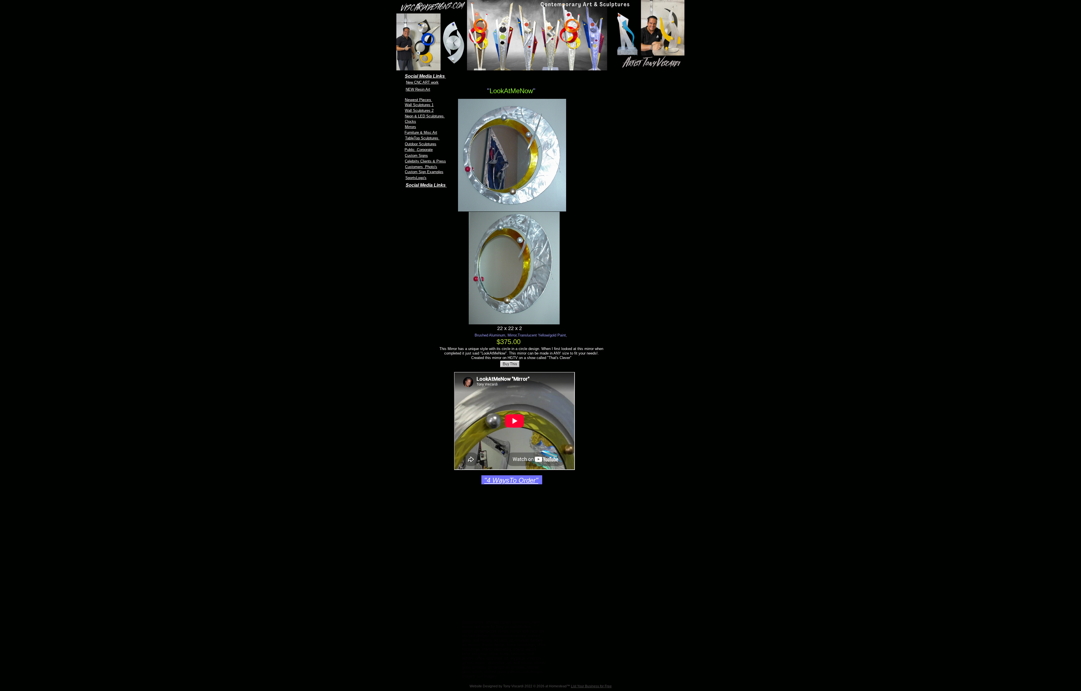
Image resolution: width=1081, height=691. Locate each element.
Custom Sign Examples (424, 172)
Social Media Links (426, 185)
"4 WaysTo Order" (511, 480)
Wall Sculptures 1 (419, 105)
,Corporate (424, 150)
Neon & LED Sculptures (425, 116)
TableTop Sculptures (422, 138)
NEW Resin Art (418, 89)
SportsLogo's (415, 178)
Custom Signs (416, 155)
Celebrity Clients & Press (425, 161)
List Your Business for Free (591, 686)
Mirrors (410, 127)
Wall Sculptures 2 (419, 110)
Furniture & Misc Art (421, 132)
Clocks (410, 121)
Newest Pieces (418, 99)
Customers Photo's (421, 167)
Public (410, 150)
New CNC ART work (422, 82)
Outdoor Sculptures (420, 144)
